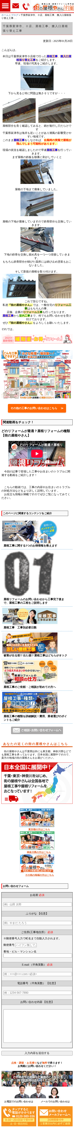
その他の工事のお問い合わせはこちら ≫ (37, 408)
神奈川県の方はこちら (39, 852)
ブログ (14, 15)
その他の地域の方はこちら (39, 875)
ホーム (5, 15)
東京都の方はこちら (39, 829)
